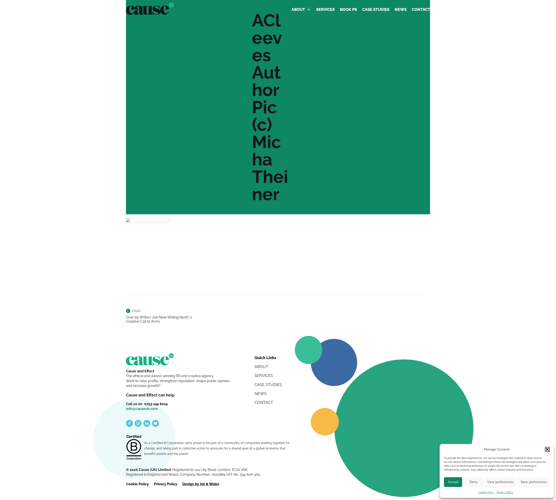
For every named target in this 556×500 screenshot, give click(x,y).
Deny (474, 482)
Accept (453, 482)
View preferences (500, 482)
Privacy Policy (504, 492)
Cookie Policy (486, 492)
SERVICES (325, 9)
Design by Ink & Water (200, 484)
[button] (547, 449)
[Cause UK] (150, 9)
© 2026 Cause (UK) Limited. (149, 470)
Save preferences (534, 482)
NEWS (401, 9)
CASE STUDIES (375, 9)
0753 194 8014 (156, 404)
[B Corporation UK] (133, 448)
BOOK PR (348, 9)
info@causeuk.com (142, 409)
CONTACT (421, 9)
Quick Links (265, 357)
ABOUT (298, 9)
